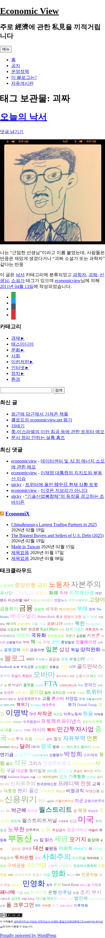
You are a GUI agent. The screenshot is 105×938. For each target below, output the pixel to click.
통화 (56, 747)
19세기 (18, 425)
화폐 (53, 592)
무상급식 (59, 830)
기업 (19, 893)
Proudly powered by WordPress (28, 935)
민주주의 (32, 830)
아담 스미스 (28, 898)
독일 (75, 649)
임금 (73, 821)
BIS (38, 905)
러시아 (39, 729)
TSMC (27, 730)
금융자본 (37, 650)
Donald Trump (87, 705)
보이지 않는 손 (8, 699)
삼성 (64, 649)
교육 (96, 783)
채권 (82, 810)
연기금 (6, 754)
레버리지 (80, 849)
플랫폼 (28, 685)
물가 (86, 617)
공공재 (39, 609)
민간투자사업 (75, 729)
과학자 (79, 274)
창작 (49, 885)
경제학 (9, 693)
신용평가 (56, 755)
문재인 (90, 685)
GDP (72, 667)
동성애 (93, 840)
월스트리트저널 (39, 820)
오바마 (44, 674)
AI (90, 849)
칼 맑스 (46, 840)
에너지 (11, 624)
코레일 (91, 776)
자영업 (71, 698)
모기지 (77, 839)
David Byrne (70, 885)
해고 (93, 675)
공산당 (16, 848)
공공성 (54, 659)
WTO (97, 771)
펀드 (42, 801)
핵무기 (23, 704)
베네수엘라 (23, 616)
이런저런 (20, 361)
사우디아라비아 (83, 763)
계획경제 (92, 629)
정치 (15, 373)
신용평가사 (14, 642)
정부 (92, 609)
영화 (58, 873)
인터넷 (18, 367)
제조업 (57, 714)
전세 (38, 858)
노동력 (53, 866)
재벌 (3, 777)
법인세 (81, 898)
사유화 (71, 692)
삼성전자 (23, 754)
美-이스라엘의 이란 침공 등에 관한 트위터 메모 (57, 431)
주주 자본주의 (78, 600)
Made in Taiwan (25, 546)
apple (50, 801)
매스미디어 (22, 344)
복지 (51, 729)
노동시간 (82, 676)
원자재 (5, 676)
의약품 (97, 848)
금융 (26, 608)
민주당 (65, 892)
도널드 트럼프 (21, 676)
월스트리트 (55, 809)
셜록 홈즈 (21, 692)
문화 (15, 350)
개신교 (60, 791)
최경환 (33, 629)
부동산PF (77, 659)
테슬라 (93, 830)
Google (39, 739)
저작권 (44, 713)
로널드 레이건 (83, 771)
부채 (82, 608)
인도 (63, 776)
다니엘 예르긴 (46, 899)
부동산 (20, 838)
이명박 (17, 713)
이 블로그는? (24, 77)
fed (32, 713)
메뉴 (6, 49)
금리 (42, 585)
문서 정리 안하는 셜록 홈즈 (38, 437)
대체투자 (69, 624)
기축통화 (77, 776)
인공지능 (89, 874)
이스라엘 (15, 600)
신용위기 (20, 799)
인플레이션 (86, 641)
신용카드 (18, 730)
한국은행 (38, 892)
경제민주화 (23, 624)
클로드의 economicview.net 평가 (41, 420)
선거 (69, 629)
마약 (61, 629)
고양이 (97, 599)
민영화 (33, 883)
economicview (68, 280)
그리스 (35, 763)
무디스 (14, 747)
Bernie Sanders (97, 898)
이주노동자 (73, 714)
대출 (8, 730)
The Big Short (93, 624)
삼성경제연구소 (29, 699)
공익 (49, 739)
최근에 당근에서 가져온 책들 (39, 414)
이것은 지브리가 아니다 (64, 490)
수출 (34, 624)
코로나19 (54, 624)
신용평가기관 (65, 898)
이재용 (98, 714)
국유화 (38, 635)
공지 (15, 65)
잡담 (3, 629)
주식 (20, 739)
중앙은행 (25, 585)
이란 (64, 667)
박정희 (73, 754)
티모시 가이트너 (42, 600)
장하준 (27, 849)
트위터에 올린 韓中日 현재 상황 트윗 (61, 484)
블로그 (14, 658)
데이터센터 (50, 776)
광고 (9, 764)
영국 (46, 746)
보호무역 (16, 885)
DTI (78, 875)
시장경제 (6, 586)
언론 (92, 738)
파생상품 (92, 791)
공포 (35, 840)
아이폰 (52, 771)
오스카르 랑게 (40, 755)
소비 (55, 641)
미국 (86, 819)
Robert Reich (46, 617)
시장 (11, 739)
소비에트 (90, 755)
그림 (7, 849)
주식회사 (41, 659)
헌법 (93, 617)
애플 (46, 875)
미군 (79, 800)
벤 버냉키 (15, 685)
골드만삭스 (89, 666)
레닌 (63, 747)
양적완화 (90, 649)
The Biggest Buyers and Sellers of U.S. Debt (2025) (57, 535)
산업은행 (13, 629)
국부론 (46, 905)
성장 (90, 659)
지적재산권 (81, 592)
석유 (20, 762)
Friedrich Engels (18, 776)
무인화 (96, 747)
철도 (57, 739)
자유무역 (74, 738)
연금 (26, 893)
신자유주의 (23, 783)
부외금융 (27, 667)
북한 (80, 623)
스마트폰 (47, 791)
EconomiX (17, 514)
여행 (38, 642)
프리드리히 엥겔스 (28, 875)
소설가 (18, 280)
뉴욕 (16, 667)
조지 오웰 (65, 771)
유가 (72, 704)
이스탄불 (79, 858)
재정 (25, 650)
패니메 (7, 892)
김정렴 (81, 635)
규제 (46, 642)
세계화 (51, 609)
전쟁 (85, 783)
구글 (10, 770)
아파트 (66, 848)
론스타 (58, 698)
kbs (8, 811)
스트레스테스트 (68, 685)
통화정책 (88, 721)
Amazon (17, 722)
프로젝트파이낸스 (61, 721)
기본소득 (5, 898)
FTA (51, 683)
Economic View (29, 11)
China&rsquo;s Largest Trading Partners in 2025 (54, 524)
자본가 (70, 636)
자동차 (79, 629)
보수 (2, 811)
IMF (24, 629)
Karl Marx (49, 629)
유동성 (54, 667)
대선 (38, 848)
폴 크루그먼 (20, 905)
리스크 (32, 811)
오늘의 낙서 (23, 117)
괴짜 (92, 274)
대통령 (10, 791)
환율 (88, 713)
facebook (6, 667)
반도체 (16, 821)
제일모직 (6, 858)
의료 (28, 739)
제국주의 (48, 705)
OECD (35, 747)
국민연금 (36, 865)
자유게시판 (22, 83)
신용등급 (62, 705)
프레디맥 (68, 783)
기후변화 (81, 905)
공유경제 (12, 650)
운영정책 (20, 71)
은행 (52, 892)
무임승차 (93, 811)
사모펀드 (65, 866)
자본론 (93, 635)
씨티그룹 (85, 885)
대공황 (22, 771)
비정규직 (75, 790)
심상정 (39, 685)
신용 (38, 777)
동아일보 (37, 770)
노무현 (16, 829)
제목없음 (20, 552)
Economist (6, 722)
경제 (15, 338)
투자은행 (24, 857)
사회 (15, 355)
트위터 (94, 692)
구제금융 (16, 865)
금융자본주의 (94, 801)
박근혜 (18, 810)
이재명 (96, 885)
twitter (5, 747)
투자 (57, 885)
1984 (10, 875)
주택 (63, 593)
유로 (82, 698)
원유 (55, 905)
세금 (61, 839)
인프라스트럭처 (85, 866)
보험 (76, 892)
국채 (64, 659)
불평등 (51, 848)
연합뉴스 (60, 600)
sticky (16, 484)
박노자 (70, 875)
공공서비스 (77, 829)
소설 (42, 624)
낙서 (20, 274)
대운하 (23, 635)
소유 (2, 905)
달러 (25, 746)
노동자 (59, 584)
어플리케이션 (64, 801)
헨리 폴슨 (28, 790)
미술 (32, 777)
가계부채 (63, 821)
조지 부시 (91, 892)
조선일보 (24, 592)
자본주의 (86, 584)
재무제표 (93, 858)
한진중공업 (55, 636)
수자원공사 (31, 722)
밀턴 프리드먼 (55, 693)
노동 (45, 829)
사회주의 (56, 857)
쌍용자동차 (66, 905)
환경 (15, 379)
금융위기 (9, 608)
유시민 (6, 592)
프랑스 (41, 593)
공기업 (36, 692)
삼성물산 (41, 667)
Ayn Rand (35, 705)
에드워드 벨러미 (79, 747)
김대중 (15, 898)
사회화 (81, 692)
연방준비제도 (57, 763)
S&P (26, 600)
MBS (30, 659)
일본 (52, 649)
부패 (80, 685)
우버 (26, 642)
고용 (46, 698)
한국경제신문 (47, 784)
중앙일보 (67, 642)
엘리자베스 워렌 (65, 676)
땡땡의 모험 (72, 617)
